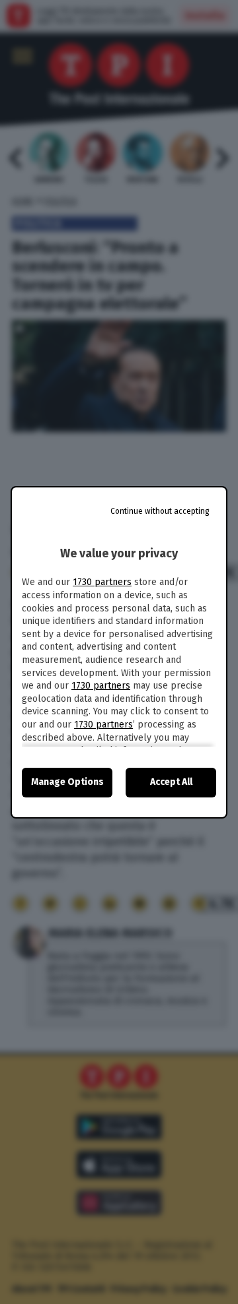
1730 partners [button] (102, 582)
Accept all (171, 782)
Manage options (67, 782)
